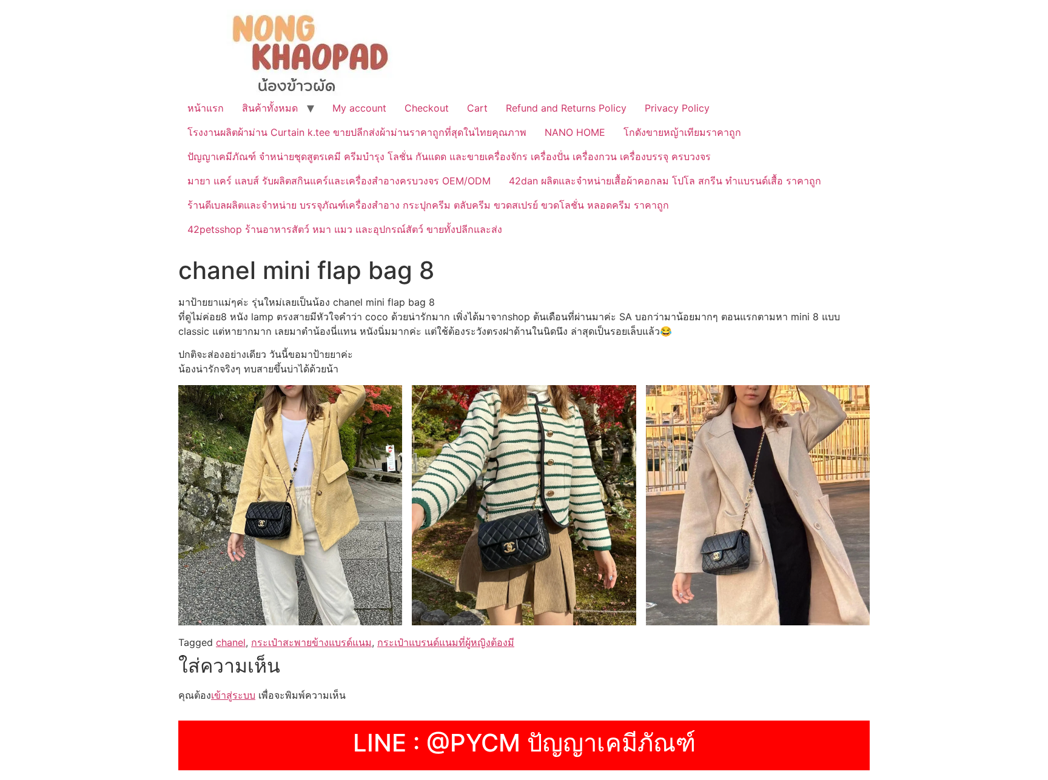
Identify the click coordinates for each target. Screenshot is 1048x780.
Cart (477, 108)
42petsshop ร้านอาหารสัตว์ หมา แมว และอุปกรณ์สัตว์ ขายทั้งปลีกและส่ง (344, 229)
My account (359, 108)
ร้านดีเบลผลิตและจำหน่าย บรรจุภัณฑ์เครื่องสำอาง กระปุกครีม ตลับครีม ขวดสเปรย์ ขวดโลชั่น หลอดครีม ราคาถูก (428, 205)
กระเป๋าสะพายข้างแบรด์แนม (311, 642)
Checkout (427, 108)
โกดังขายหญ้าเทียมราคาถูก (682, 132)
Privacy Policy (677, 108)
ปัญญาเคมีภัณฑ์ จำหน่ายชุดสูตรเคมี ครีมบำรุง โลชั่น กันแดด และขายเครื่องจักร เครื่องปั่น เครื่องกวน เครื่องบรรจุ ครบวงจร (449, 156)
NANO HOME (575, 132)
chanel (231, 642)
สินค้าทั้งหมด (270, 108)
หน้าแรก (205, 108)
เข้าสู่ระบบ (233, 695)
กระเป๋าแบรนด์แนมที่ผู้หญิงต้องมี (445, 642)
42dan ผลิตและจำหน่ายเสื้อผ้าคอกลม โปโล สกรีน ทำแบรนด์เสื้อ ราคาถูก (665, 181)
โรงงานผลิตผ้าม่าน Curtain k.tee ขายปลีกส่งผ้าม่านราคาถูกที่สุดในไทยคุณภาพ (356, 132)
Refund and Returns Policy (566, 108)
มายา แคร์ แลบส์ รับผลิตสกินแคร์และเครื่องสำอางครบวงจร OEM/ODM (339, 181)
